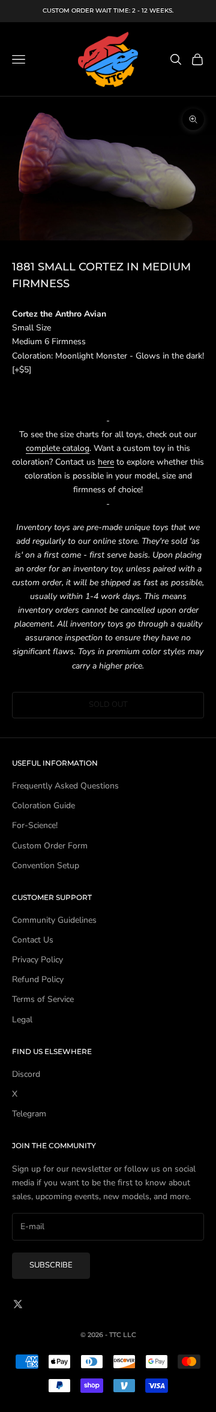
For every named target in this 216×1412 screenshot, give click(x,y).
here (106, 462)
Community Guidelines (54, 920)
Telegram (29, 1113)
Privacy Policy (37, 959)
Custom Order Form (50, 845)
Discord (26, 1074)
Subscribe (51, 1265)
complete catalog (57, 448)
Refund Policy (38, 979)
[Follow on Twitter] (18, 1304)
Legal (22, 1019)
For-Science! (35, 825)
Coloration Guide (43, 805)
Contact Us (32, 940)
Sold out (108, 704)
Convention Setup (45, 865)
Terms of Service (43, 999)
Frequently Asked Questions (65, 785)
